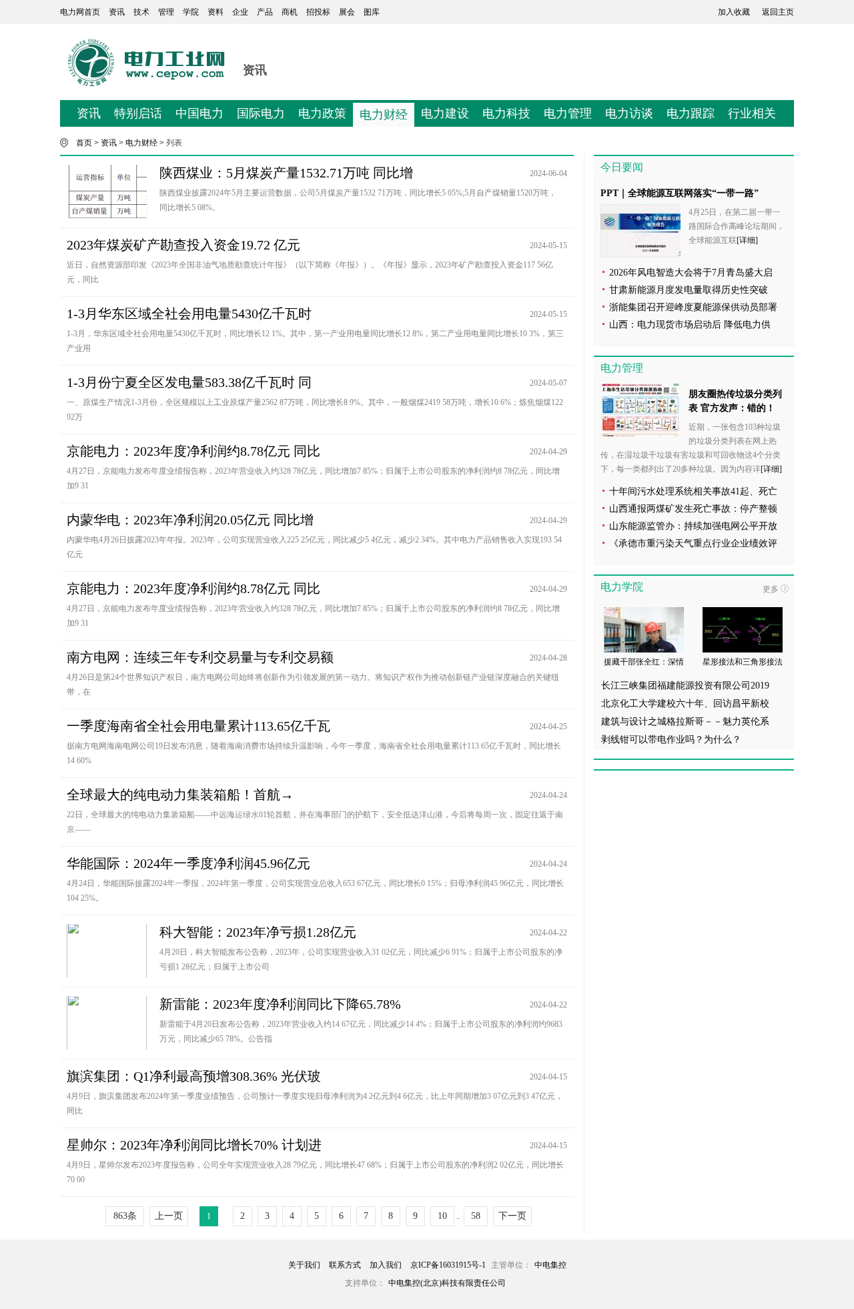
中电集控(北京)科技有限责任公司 (447, 1283)
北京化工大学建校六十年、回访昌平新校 (685, 704)
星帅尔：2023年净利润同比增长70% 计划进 (194, 1145)
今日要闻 (621, 167)
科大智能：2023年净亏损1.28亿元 (257, 932)
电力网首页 (80, 12)
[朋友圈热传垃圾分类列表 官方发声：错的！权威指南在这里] (640, 409)
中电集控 (550, 1265)
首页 (84, 142)
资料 (215, 12)
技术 (141, 12)
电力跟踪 (691, 113)
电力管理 (568, 113)
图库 (372, 12)
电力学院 (621, 586)
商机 (290, 12)
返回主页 (778, 12)
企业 (240, 12)
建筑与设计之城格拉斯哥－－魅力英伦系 (685, 722)
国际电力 (261, 113)
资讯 (117, 12)
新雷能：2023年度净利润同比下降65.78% (280, 1004)
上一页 (169, 1216)
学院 (191, 12)
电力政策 (322, 113)
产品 (265, 12)
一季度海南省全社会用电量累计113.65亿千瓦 (198, 726)
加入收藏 (734, 12)
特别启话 (138, 113)
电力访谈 (629, 113)
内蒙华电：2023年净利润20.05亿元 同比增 (190, 519)
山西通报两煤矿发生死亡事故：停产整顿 (693, 509)
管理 (166, 12)
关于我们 (304, 1265)
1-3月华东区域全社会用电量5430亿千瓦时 (189, 313)
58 (475, 1216)
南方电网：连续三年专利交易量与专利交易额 (200, 657)
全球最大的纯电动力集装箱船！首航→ (180, 794)
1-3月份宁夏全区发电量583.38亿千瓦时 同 (189, 382)
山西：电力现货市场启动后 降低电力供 (690, 325)
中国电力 (199, 113)
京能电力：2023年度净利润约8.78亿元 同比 (193, 451)
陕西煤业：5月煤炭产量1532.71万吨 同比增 (286, 172)
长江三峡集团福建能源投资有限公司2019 (685, 686)
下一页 (512, 1216)
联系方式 (345, 1265)
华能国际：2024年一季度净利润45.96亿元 (188, 863)
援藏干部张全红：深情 (644, 662)
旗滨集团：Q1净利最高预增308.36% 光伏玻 (194, 1076)
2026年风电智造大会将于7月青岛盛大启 (691, 273)
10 (442, 1216)
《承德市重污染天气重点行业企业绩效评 (693, 543)
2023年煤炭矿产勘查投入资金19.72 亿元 (183, 245)
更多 (771, 589)
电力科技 (506, 113)
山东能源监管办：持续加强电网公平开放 (693, 526)
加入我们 (386, 1265)
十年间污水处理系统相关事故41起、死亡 (693, 491)
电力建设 (445, 113)
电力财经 (384, 114)
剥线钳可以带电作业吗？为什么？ (671, 740)
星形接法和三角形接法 (743, 662)
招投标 (318, 12)
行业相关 (752, 113)
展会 (347, 12)
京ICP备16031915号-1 (448, 1265)
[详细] (747, 240)
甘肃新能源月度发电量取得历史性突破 (688, 290)
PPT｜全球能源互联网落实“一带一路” (679, 193)
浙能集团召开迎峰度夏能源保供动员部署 (693, 307)
